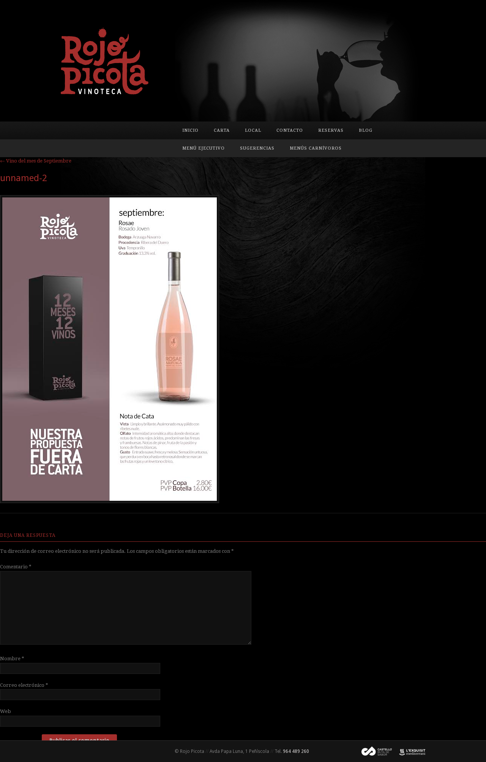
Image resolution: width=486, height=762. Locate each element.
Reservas (331, 130)
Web (5, 711)
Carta (222, 130)
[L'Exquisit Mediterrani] (408, 751)
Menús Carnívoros (316, 148)
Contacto (289, 130)
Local (253, 130)
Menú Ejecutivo (203, 148)
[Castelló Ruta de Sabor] (373, 751)
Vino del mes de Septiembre (35, 161)
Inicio (190, 130)
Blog (365, 130)
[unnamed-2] (109, 501)
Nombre (12, 658)
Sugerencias (257, 148)
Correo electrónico (24, 685)
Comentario (16, 567)
